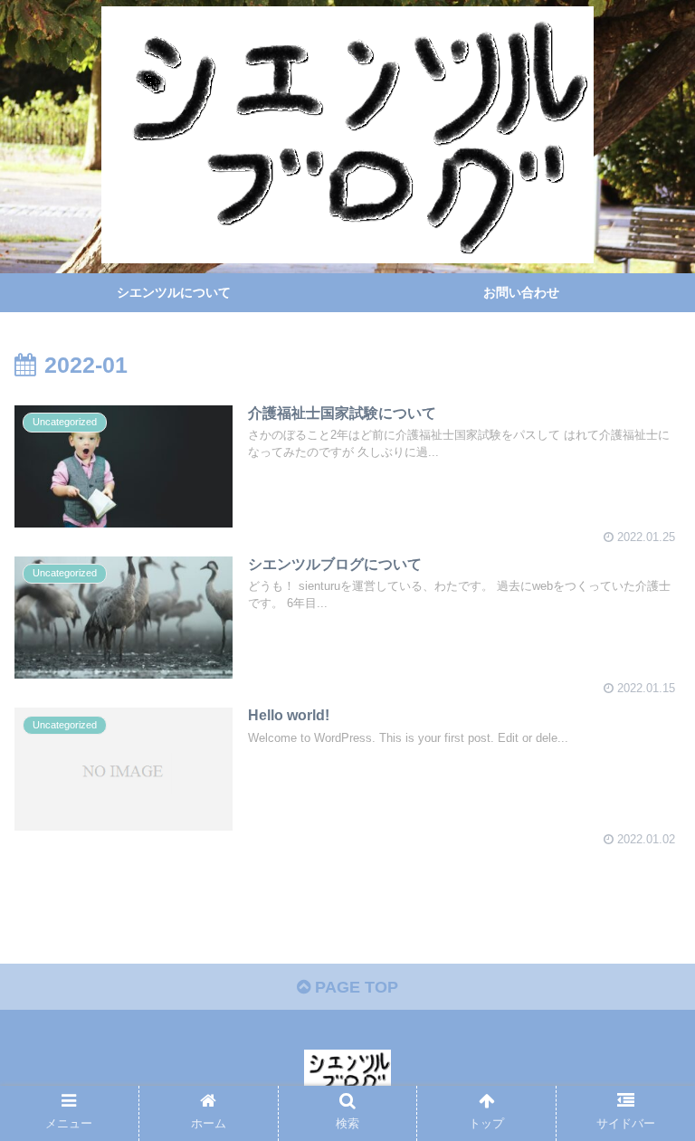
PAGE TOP (354, 987)
